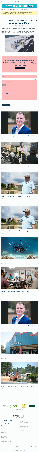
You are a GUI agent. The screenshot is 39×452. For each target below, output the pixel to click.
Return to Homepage (6, 104)
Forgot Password (6, 93)
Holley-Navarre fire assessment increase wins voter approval (16, 166)
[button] (1, 1)
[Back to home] (19, 1)
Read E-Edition (19, 96)
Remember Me (6, 81)
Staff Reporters (22, 25)
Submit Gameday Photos (5, 442)
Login (21, 432)
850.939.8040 (5, 427)
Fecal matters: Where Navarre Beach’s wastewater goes (15, 196)
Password (4, 76)
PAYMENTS (22, 430)
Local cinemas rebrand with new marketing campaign (14, 356)
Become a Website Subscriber (20, 68)
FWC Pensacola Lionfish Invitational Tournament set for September (18, 261)
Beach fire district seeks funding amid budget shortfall (15, 291)
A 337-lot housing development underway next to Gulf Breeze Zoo (18, 386)
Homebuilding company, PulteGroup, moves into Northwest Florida (18, 136)
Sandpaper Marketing (22, 450)
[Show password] (35, 79)
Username (4, 70)
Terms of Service (31, 446)
